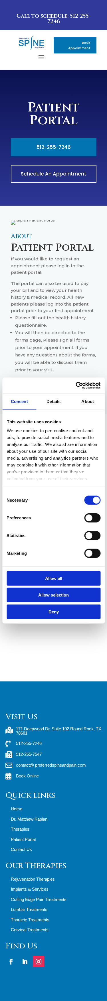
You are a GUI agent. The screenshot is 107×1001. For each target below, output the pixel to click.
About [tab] (87, 401)
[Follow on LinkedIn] (25, 961)
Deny (54, 611)
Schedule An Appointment (53, 173)
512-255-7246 (54, 147)
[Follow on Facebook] (11, 961)
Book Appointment (79, 45)
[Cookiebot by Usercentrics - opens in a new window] (76, 385)
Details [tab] (53, 401)
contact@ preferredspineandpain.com (51, 765)
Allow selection (53, 595)
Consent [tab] (19, 401)
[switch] (92, 517)
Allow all (53, 578)
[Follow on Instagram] (38, 961)
